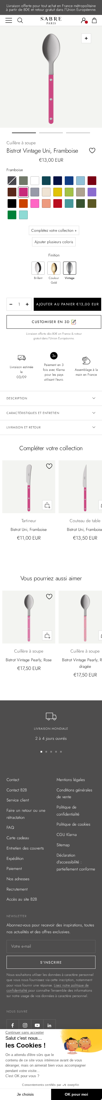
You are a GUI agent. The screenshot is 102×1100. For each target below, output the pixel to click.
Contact (13, 780)
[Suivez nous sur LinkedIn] (49, 1025)
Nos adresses (18, 879)
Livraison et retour (24, 427)
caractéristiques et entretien (33, 413)
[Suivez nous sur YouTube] (37, 1025)
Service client (18, 800)
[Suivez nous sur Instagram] (25, 1025)
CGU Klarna (67, 835)
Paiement (14, 869)
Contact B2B (17, 790)
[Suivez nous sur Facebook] (13, 1025)
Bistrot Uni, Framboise (29, 529)
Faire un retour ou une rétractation (26, 813)
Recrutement (17, 889)
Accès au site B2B (22, 899)
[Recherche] (20, 20)
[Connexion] (83, 20)
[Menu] (8, 20)
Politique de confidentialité (68, 810)
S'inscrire (51, 962)
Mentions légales (71, 780)
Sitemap (63, 845)
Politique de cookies (73, 824)
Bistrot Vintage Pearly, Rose (29, 660)
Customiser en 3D (51, 321)
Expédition (15, 858)
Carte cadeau (18, 838)
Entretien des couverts (25, 848)
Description (17, 398)
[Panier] (94, 20)
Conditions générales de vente (74, 793)
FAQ (10, 828)
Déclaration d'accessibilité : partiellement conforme (76, 862)
